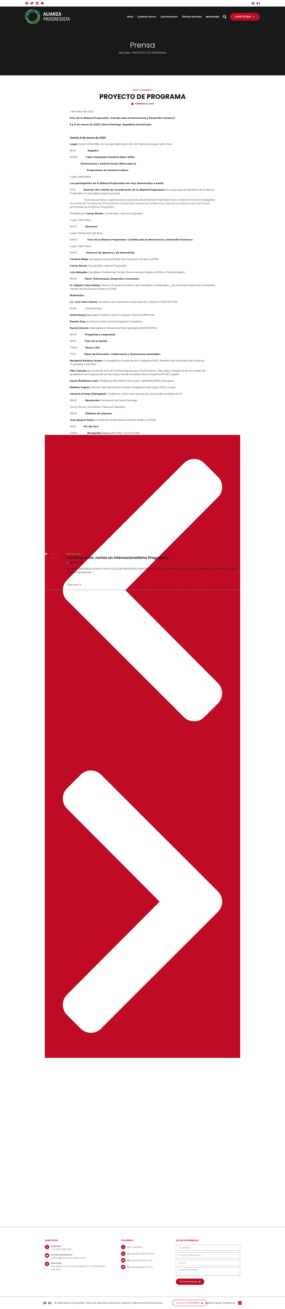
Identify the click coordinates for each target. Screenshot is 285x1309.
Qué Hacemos (169, 16)
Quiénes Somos (147, 16)
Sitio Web (124, 52)
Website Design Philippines (220, 1303)
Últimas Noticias (191, 16)
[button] (224, 16)
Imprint (126, 1303)
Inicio (130, 16)
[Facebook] (26, 3)
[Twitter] (31, 3)
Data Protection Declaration (147, 1303)
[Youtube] (42, 3)
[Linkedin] (37, 3)
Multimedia (212, 16)
